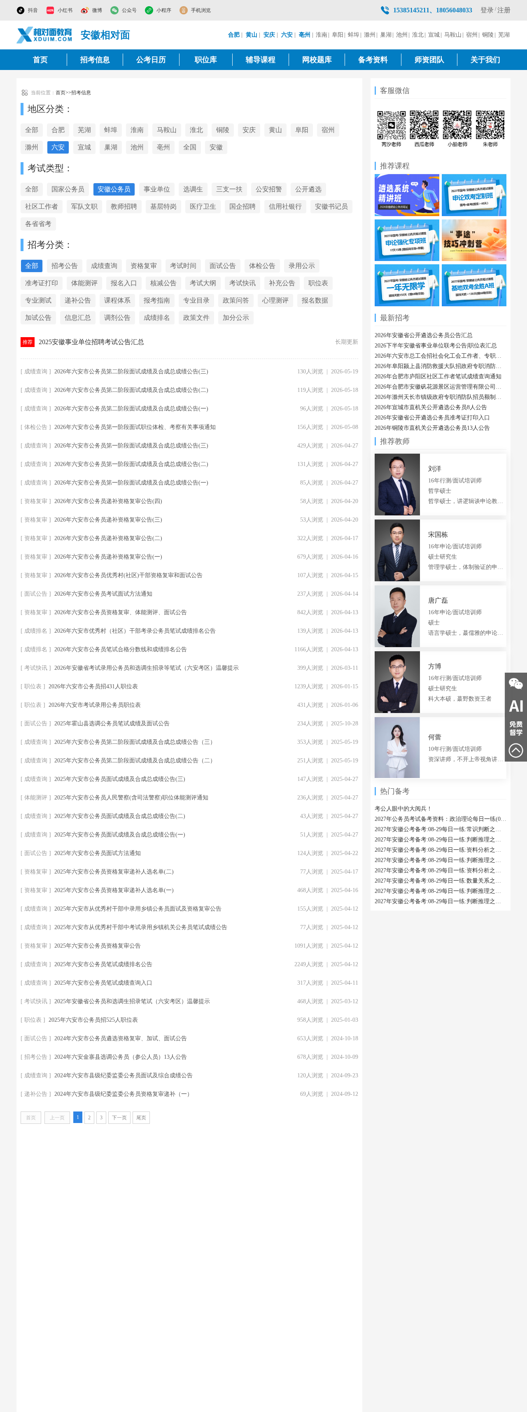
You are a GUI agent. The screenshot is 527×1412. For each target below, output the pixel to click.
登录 (487, 10)
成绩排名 (157, 317)
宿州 (472, 35)
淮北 (418, 35)
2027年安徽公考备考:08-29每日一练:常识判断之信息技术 (440, 829)
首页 (40, 60)
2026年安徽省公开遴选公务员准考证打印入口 (432, 418)
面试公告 (223, 265)
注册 (504, 10)
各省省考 (38, 223)
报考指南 (157, 300)
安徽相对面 (105, 35)
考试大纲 (203, 283)
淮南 (321, 35)
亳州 (163, 147)
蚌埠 (353, 35)
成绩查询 (104, 265)
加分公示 (236, 317)
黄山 (275, 129)
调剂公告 (117, 317)
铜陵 (488, 35)
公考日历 (151, 60)
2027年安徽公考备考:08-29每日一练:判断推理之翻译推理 (440, 901)
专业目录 (196, 300)
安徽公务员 (114, 189)
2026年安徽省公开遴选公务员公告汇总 (424, 335)
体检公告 (262, 265)
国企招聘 (242, 206)
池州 (402, 35)
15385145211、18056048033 (432, 10)
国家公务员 (67, 189)
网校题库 (317, 60)
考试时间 (183, 265)
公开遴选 (308, 189)
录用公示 (302, 265)
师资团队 (429, 60)
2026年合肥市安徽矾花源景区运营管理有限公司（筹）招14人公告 (440, 387)
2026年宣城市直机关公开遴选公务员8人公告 (431, 407)
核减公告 (163, 283)
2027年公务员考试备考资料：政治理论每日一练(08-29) (440, 819)
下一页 (119, 1118)
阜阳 (337, 35)
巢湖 (386, 35)
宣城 (434, 35)
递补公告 (78, 300)
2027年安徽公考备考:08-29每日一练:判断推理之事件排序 (440, 860)
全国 (189, 147)
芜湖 (504, 35)
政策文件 (196, 317)
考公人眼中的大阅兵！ (403, 809)
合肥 (58, 129)
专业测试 (38, 300)
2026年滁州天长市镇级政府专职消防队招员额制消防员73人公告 (440, 397)
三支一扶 (229, 189)
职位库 (206, 60)
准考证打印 (41, 283)
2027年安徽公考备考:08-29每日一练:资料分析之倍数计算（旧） (440, 850)
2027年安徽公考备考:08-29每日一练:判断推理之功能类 (440, 891)
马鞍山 (453, 35)
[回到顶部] (516, 750)
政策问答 (236, 300)
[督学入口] (516, 728)
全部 (31, 129)
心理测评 (275, 300)
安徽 (216, 147)
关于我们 (485, 60)
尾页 (141, 1118)
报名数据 (315, 300)
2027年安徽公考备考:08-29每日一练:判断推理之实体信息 (440, 839)
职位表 (318, 283)
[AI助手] (516, 706)
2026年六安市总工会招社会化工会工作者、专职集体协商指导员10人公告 (440, 356)
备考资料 (373, 60)
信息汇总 (78, 317)
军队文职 (84, 206)
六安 (58, 147)
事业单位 (157, 189)
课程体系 (117, 300)
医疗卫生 (203, 206)
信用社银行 (285, 206)
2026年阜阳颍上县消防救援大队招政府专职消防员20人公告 (440, 366)
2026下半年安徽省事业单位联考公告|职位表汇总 (436, 346)
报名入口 (124, 283)
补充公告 (282, 283)
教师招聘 (124, 206)
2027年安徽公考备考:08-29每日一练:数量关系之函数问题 (440, 881)
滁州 (369, 35)
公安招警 (269, 189)
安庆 (249, 129)
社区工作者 (41, 206)
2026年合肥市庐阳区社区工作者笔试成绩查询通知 (438, 376)
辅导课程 (260, 60)
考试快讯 (242, 283)
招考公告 (64, 265)
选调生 (193, 189)
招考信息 (95, 60)
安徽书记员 (331, 206)
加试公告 (38, 317)
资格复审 (144, 265)
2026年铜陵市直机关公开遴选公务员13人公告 (432, 428)
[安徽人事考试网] (44, 35)
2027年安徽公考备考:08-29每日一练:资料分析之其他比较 (440, 870)
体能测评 (84, 283)
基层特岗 (163, 206)
